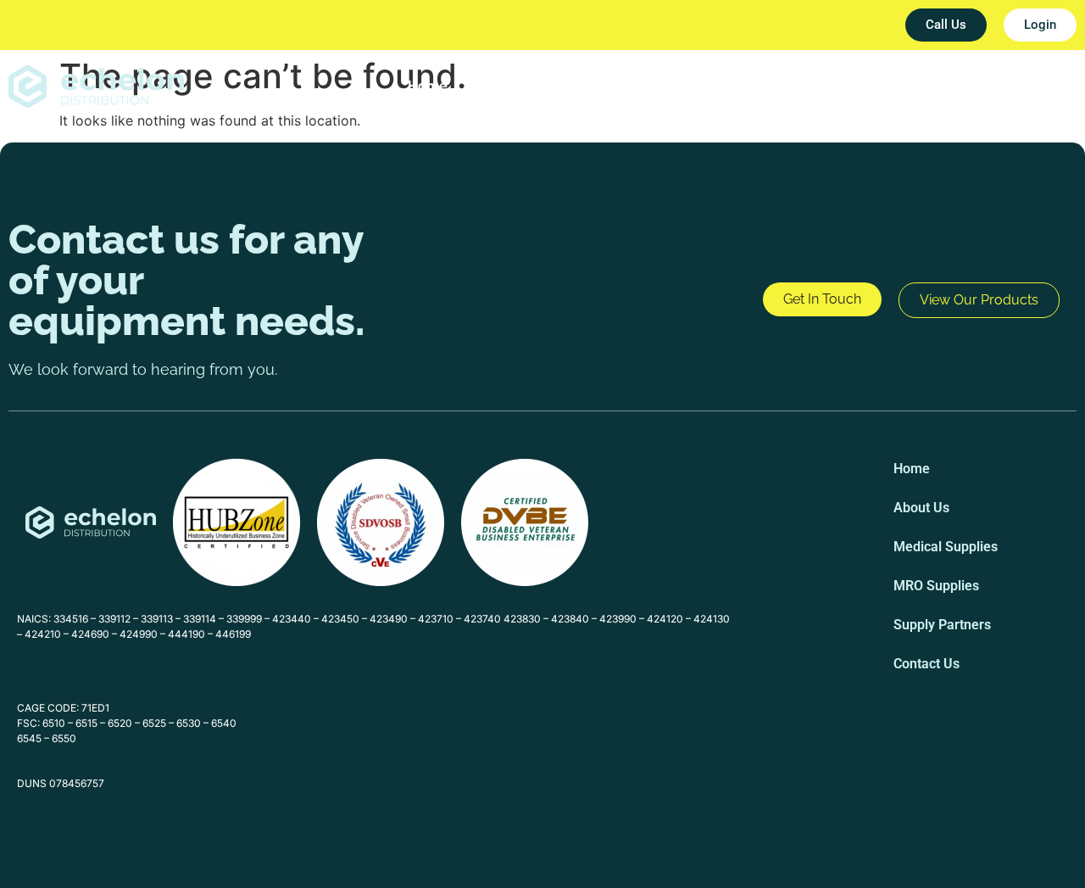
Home (428, 86)
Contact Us (1015, 86)
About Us (510, 86)
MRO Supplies (764, 86)
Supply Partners (895, 86)
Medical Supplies (630, 86)
